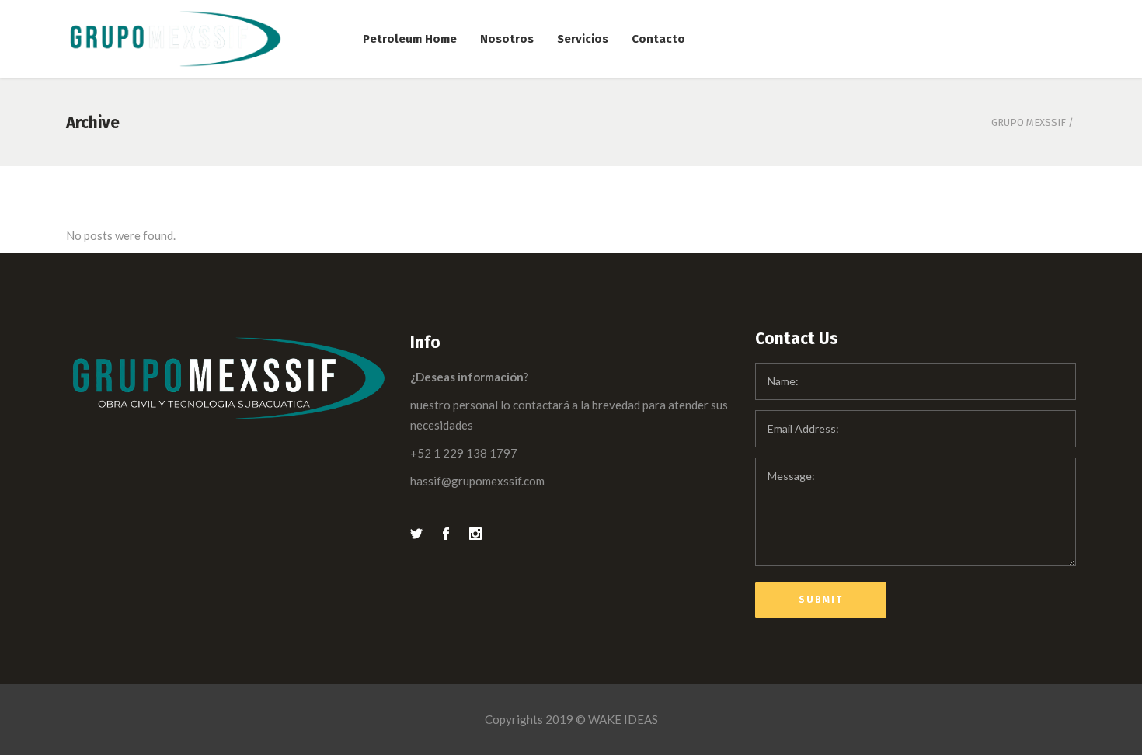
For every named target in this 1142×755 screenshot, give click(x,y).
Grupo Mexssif (1028, 122)
